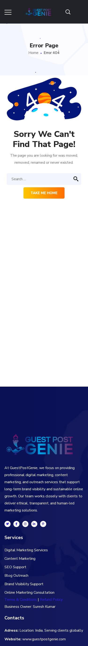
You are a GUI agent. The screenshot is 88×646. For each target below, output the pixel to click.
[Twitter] (7, 524)
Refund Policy (51, 599)
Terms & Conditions (20, 599)
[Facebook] (16, 524)
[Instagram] (25, 524)
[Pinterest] (43, 524)
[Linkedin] (34, 524)
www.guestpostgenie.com (44, 639)
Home (33, 52)
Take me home (44, 193)
